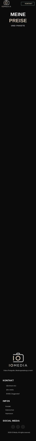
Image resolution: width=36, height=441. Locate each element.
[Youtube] (18, 427)
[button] (18, 3)
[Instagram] (13, 427)
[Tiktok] (23, 427)
